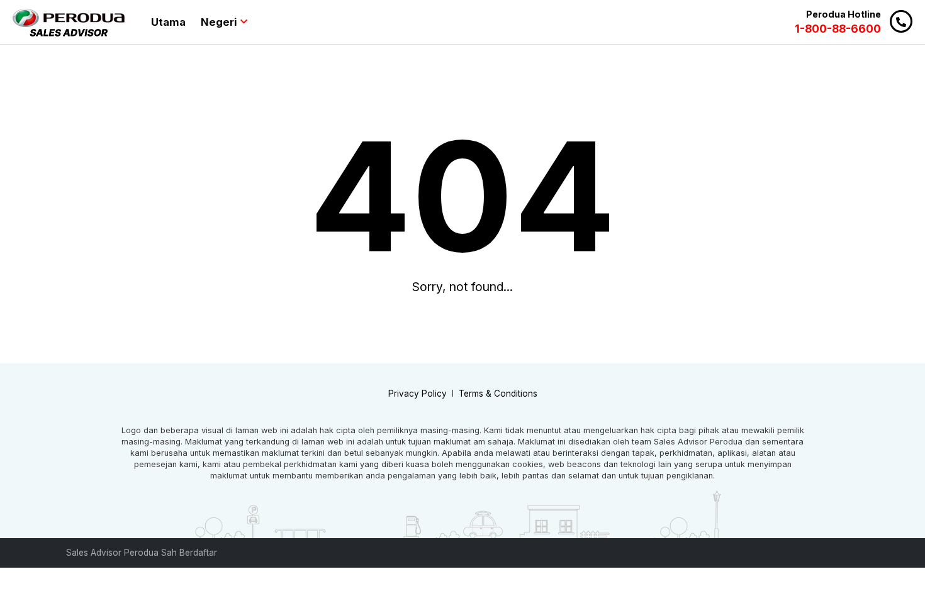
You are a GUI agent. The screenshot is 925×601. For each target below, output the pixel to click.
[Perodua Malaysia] (69, 22)
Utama (168, 22)
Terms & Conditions (498, 394)
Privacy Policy (417, 394)
